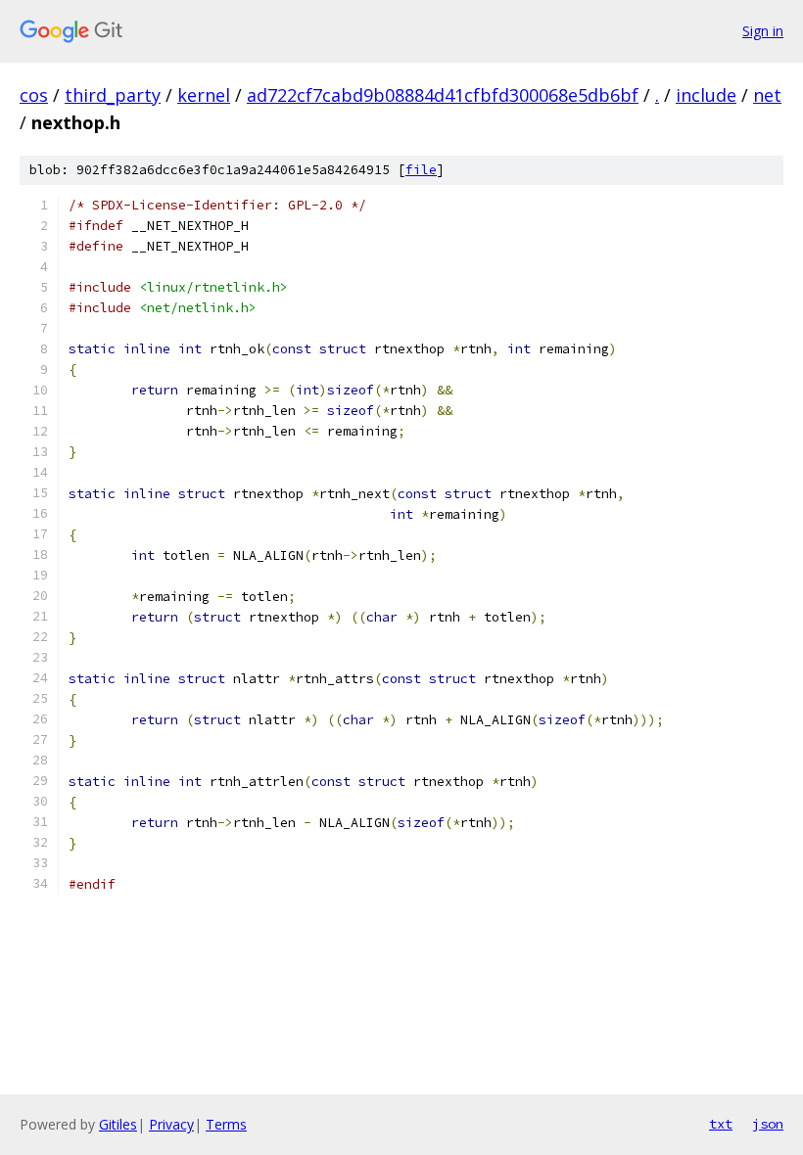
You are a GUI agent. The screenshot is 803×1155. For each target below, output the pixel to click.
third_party (113, 95)
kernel (203, 95)
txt (720, 1123)
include (706, 95)
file (421, 170)
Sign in (762, 31)
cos (34, 95)
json (767, 1123)
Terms (226, 1124)
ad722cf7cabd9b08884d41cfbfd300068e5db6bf (442, 95)
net (767, 95)
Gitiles (118, 1124)
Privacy (171, 1124)
